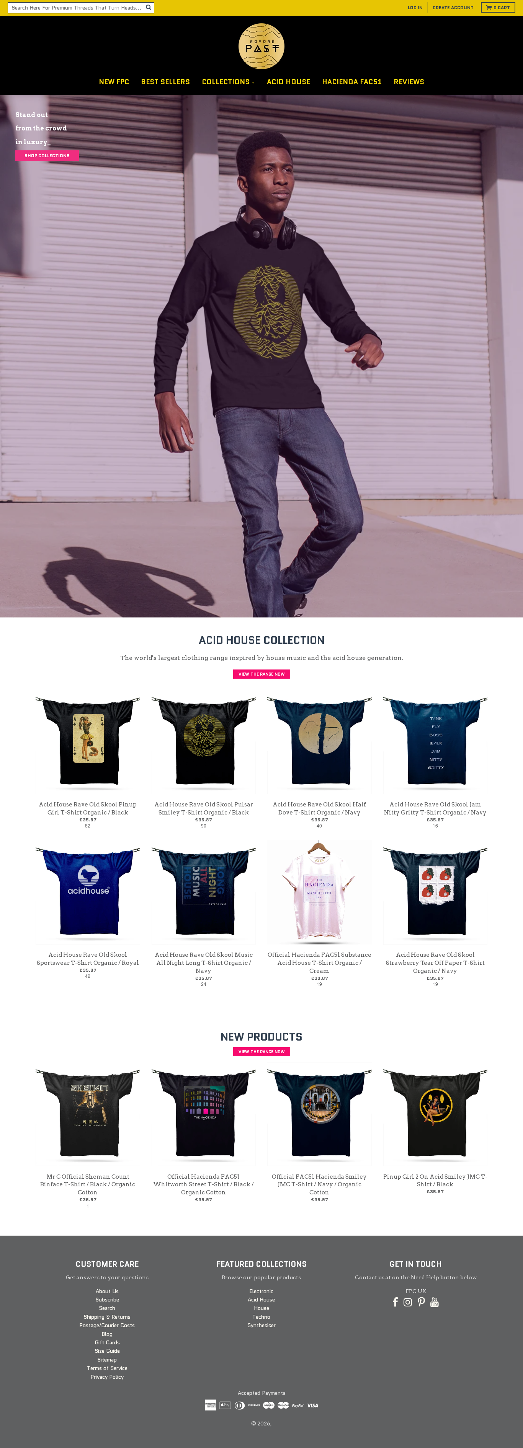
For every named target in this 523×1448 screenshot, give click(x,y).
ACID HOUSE (288, 82)
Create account (453, 7)
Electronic (261, 1291)
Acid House (261, 1299)
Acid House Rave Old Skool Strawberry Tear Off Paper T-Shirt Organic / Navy (435, 962)
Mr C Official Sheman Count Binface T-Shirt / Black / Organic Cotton (87, 1184)
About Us (107, 1291)
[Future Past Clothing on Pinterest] (421, 1302)
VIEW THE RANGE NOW (262, 674)
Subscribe (107, 1299)
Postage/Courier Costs (107, 1325)
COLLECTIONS (226, 82)
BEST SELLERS (165, 82)
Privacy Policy (107, 1377)
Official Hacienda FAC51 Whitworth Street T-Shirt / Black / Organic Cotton (203, 1184)
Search (107, 1308)
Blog (107, 1334)
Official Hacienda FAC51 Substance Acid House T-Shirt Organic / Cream (319, 962)
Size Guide (107, 1351)
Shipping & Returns (107, 1317)
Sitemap (107, 1359)
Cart (502, 7)
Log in (415, 7)
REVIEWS (409, 82)
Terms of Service (107, 1368)
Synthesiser (261, 1325)
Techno (261, 1317)
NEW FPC (114, 82)
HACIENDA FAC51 (352, 82)
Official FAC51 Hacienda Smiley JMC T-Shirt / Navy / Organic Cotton (319, 1184)
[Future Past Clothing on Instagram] (408, 1302)
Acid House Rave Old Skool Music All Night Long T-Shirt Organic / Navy (204, 962)
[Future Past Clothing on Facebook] (395, 1302)
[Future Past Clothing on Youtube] (434, 1302)
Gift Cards (107, 1342)
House (261, 1308)
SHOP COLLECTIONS (47, 155)
